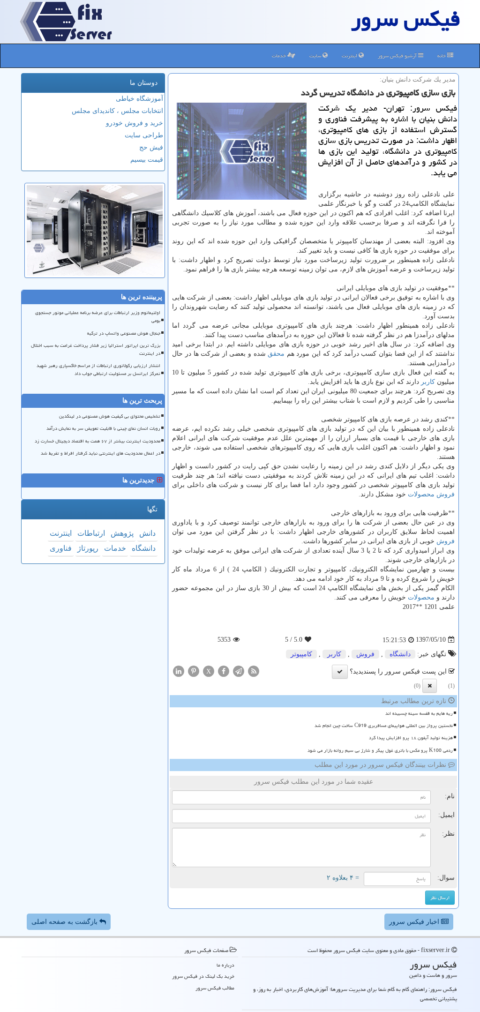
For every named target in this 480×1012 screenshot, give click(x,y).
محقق (276, 353)
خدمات (279, 55)
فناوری (61, 548)
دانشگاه (400, 654)
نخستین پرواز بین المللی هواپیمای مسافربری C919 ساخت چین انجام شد (384, 725)
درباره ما (225, 965)
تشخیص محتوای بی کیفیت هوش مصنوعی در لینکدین (109, 416)
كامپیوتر (301, 654)
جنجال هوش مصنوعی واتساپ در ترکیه (123, 333)
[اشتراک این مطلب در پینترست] (193, 670)
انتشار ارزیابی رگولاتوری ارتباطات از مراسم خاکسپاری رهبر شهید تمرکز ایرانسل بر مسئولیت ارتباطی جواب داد (98, 369)
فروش (445, 494)
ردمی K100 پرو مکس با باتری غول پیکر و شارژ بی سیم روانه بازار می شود (380, 750)
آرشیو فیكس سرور (398, 55)
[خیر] (429, 686)
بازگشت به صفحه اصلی (65, 921)
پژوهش (122, 533)
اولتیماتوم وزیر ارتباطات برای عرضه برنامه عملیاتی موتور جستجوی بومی (97, 316)
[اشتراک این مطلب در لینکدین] (178, 670)
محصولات (421, 494)
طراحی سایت (144, 135)
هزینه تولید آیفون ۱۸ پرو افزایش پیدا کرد (411, 737)
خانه (442, 55)
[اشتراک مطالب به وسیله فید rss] (253, 670)
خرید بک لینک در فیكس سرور (203, 976)
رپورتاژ (87, 548)
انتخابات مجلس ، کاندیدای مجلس (117, 110)
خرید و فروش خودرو (134, 123)
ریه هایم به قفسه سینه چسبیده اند (419, 713)
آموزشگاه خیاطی (139, 98)
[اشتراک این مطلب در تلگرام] (238, 670)
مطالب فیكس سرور (214, 988)
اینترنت (350, 55)
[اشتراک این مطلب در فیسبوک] (223, 670)
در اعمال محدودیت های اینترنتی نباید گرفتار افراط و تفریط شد (100, 453)
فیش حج (151, 147)
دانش (147, 533)
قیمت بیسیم (146, 159)
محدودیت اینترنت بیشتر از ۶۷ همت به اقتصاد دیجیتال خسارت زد (97, 441)
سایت (315, 55)
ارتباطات (91, 533)
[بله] (340, 672)
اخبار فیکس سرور (415, 921)
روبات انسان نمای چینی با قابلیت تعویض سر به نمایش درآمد (103, 428)
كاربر (428, 381)
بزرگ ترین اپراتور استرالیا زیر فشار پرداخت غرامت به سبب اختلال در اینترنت (95, 349)
